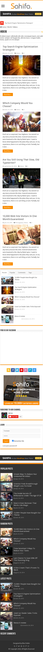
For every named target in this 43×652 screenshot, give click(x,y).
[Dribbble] (26, 370)
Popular (12, 272)
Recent (4, 272)
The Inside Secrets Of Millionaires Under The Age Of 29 (27, 494)
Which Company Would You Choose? (27, 297)
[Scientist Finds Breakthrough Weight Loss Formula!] (6, 487)
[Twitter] (17, 370)
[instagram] (34, 370)
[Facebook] (13, 370)
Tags (30, 272)
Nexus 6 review (20, 316)
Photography (19, 222)
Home (4, 27)
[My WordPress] (21, 5)
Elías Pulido (26, 643)
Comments (21, 272)
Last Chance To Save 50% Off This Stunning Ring (25, 559)
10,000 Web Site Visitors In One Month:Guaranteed (26, 530)
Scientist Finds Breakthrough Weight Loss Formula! (26, 485)
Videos (18, 53)
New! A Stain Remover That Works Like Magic (25, 504)
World (9, 27)
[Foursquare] (30, 370)
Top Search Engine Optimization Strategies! (19, 23)
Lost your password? (10, 446)
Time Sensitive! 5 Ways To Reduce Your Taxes (24, 549)
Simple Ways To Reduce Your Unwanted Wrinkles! (25, 475)
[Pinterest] (21, 370)
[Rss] (9, 370)
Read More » (7, 94)
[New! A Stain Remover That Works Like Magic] (6, 506)
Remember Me (19, 441)
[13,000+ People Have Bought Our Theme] (6, 516)
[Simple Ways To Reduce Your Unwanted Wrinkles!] (6, 477)
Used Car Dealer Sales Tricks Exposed (27, 306)
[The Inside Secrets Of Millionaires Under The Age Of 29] (6, 496)
